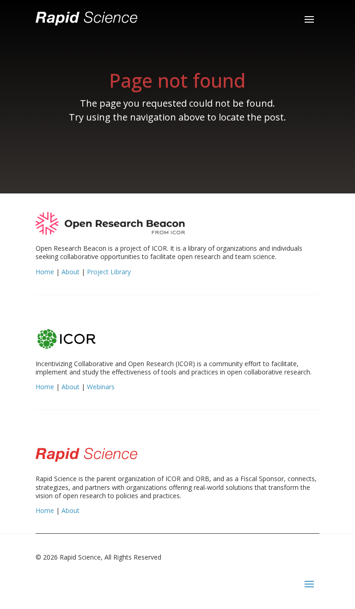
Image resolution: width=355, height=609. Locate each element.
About (70, 271)
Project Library (109, 271)
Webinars (101, 386)
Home (45, 271)
